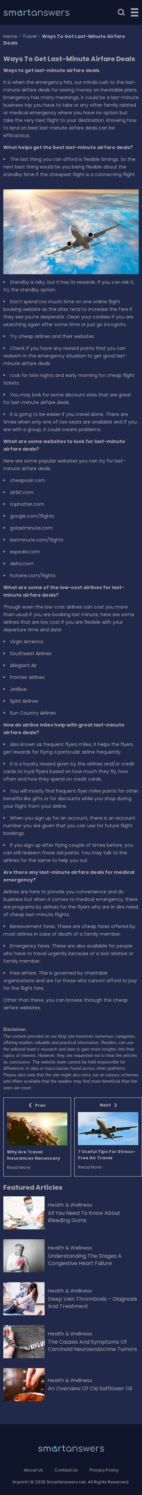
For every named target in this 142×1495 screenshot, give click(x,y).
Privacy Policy (104, 1470)
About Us (33, 1470)
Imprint (20, 1482)
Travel (29, 36)
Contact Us (66, 1470)
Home (10, 36)
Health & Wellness (70, 1205)
